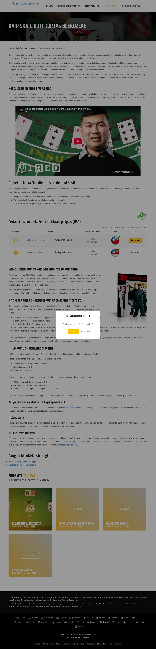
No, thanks (85, 331)
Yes (73, 331)
